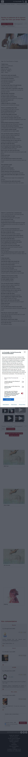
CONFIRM (8, 399)
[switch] (22, 382)
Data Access (14, 404)
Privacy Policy (22, 404)
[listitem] (14, 378)
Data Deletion (6, 404)
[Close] (25, 352)
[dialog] (14, 378)
